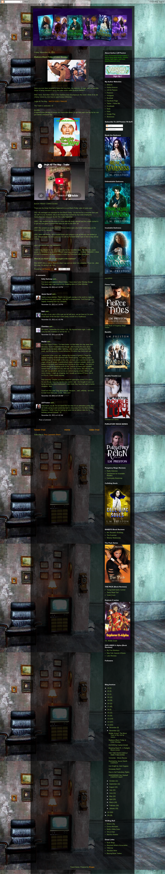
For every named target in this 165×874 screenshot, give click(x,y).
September (113, 784)
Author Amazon (112, 87)
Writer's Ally (111, 824)
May (111, 796)
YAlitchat (110, 848)
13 (108, 719)
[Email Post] (55, 269)
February (112, 805)
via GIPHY (108, 278)
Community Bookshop (114, 478)
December (113, 727)
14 (108, 716)
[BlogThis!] (62, 269)
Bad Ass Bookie (112, 834)
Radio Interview (112, 471)
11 (108, 725)
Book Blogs (111, 843)
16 (108, 709)
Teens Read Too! (113, 592)
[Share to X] (64, 269)
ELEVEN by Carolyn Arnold (118, 745)
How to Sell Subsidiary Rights (119, 772)
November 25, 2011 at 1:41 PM (52, 319)
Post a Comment (45, 420)
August (112, 787)
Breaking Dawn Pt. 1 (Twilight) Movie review (119, 749)
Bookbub (110, 98)
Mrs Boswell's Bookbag (115, 532)
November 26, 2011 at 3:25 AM (52, 396)
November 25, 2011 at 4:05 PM (52, 334)
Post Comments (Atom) (52, 434)
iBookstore (110, 117)
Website (109, 85)
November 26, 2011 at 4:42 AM (52, 415)
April (111, 799)
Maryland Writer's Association (117, 845)
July (111, 790)
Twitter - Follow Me (113, 103)
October (112, 781)
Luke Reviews (112, 656)
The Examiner (112, 535)
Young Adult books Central (116, 590)
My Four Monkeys (113, 650)
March (111, 802)
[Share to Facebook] (66, 269)
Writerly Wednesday (114, 538)
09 (108, 815)
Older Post (94, 430)
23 (108, 688)
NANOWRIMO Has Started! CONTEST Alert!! (118, 776)
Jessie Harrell (46, 294)
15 (108, 713)
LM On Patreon (112, 90)
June (111, 793)
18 (108, 703)
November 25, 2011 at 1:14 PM (52, 304)
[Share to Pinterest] (69, 269)
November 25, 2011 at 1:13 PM (52, 287)
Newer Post (39, 430)
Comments (112, 129)
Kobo (108, 111)
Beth (43, 311)
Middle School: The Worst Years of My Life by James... (118, 735)
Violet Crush (111, 595)
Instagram (110, 95)
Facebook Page (112, 101)
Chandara (45, 326)
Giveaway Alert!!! (115, 769)
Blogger (91, 867)
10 (108, 812)
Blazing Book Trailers (114, 853)
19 (108, 700)
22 (108, 691)
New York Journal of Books (116, 653)
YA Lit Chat (111, 832)
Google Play (111, 114)
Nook (108, 109)
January (112, 808)
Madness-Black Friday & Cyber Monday (117, 741)
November (113, 731)
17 (108, 706)
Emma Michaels (112, 826)
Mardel (44, 341)
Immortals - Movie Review (118, 758)
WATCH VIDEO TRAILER (58, 101)
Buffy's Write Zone (113, 829)
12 (108, 722)
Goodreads (110, 106)
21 (108, 694)
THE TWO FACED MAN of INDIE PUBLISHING (118, 754)
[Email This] (59, 269)
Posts (110, 126)
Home (67, 430)
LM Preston (45, 403)
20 (108, 697)
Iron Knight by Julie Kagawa (118, 766)
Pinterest (110, 93)
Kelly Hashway (46, 279)
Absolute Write (112, 851)
